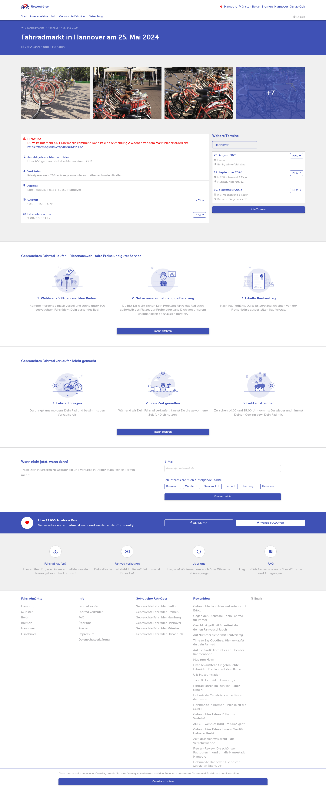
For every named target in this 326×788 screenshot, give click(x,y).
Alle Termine (258, 209)
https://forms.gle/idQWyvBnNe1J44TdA (55, 146)
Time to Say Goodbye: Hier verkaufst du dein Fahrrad (218, 642)
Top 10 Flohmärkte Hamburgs (214, 680)
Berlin (256, 6)
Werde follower (272, 522)
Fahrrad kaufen (88, 606)
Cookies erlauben (163, 781)
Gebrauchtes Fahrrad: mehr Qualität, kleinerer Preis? (218, 731)
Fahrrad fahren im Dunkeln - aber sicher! (216, 687)
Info (53, 16)
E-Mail (169, 461)
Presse (83, 628)
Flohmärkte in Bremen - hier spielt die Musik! (219, 706)
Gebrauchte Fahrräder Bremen (157, 612)
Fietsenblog (96, 16)
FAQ (81, 617)
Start (24, 16)
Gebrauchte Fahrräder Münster (157, 628)
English (300, 16)
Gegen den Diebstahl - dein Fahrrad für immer (218, 617)
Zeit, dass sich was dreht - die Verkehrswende (214, 740)
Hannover (281, 6)
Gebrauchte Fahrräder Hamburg (158, 617)
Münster (245, 6)
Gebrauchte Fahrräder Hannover (158, 622)
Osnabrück (297, 6)
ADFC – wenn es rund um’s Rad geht (219, 723)
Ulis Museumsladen (206, 674)
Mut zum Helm (203, 659)
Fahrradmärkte (39, 16)
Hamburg (230, 6)
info (198, 200)
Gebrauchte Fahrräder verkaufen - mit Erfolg (219, 608)
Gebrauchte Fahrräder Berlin (156, 606)
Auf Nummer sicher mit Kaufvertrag (218, 635)
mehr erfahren (163, 331)
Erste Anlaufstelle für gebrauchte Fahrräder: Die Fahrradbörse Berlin (217, 667)
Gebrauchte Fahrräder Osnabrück (159, 634)
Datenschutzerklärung (94, 639)
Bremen (267, 6)
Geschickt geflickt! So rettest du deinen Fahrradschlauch (215, 627)
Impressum (86, 634)
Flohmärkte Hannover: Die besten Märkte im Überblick (216, 764)
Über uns (84, 622)
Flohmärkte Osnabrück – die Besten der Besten (218, 697)
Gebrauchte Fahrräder (72, 16)
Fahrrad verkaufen (91, 612)
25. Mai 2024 (70, 27)
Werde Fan (200, 522)
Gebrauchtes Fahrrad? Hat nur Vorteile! (214, 716)
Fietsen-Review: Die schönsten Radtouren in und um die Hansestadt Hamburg (219, 752)
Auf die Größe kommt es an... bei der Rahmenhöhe (218, 652)
